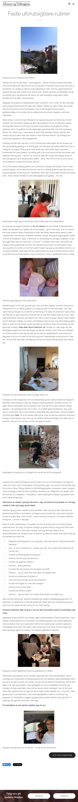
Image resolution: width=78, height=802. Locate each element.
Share (8, 764)
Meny (73, 4)
